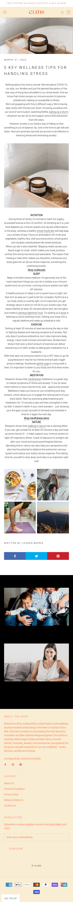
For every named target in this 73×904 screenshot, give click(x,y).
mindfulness (34, 379)
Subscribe (16, 848)
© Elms (36, 865)
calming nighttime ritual (30, 313)
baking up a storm (58, 112)
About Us (9, 783)
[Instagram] (13, 764)
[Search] (62, 12)
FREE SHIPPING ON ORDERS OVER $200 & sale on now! (36, 3)
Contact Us (10, 805)
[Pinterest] (20, 764)
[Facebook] (5, 764)
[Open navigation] (4, 12)
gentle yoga (43, 363)
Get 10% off (10, 898)
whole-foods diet (45, 231)
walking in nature (37, 426)
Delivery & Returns (13, 800)
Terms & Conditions (14, 789)
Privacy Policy (11, 794)
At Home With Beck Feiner (35, 632)
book (63, 313)
